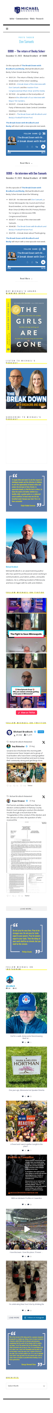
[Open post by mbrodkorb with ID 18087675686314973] (26, 1229)
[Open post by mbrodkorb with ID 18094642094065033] (26, 1013)
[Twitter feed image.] (16, 772)
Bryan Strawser (18, 800)
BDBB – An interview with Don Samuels (26, 173)
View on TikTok (28, 712)
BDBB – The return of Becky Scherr (26, 51)
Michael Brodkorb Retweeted (21, 742)
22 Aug (32, 801)
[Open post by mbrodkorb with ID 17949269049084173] (26, 1121)
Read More (25, 162)
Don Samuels (37, 199)
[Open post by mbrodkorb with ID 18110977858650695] (26, 1175)
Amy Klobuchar (18, 746)
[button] (26, 625)
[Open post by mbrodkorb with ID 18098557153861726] (26, 1281)
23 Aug (32, 746)
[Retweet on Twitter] (8, 742)
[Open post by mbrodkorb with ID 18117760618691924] (26, 1067)
